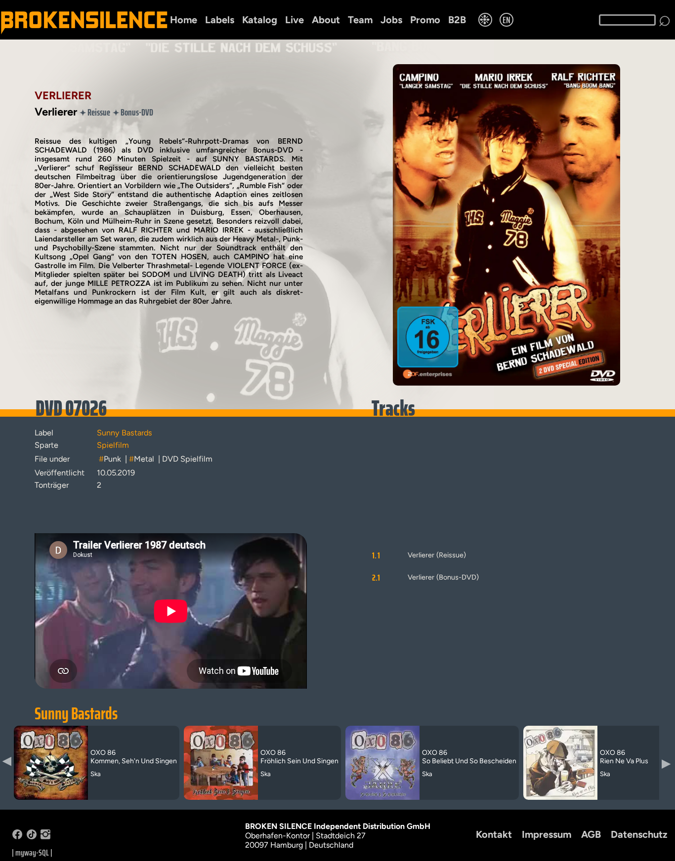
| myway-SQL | (32, 853)
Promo (425, 20)
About (326, 20)
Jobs (391, 20)
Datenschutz (639, 834)
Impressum (546, 834)
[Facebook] (17, 836)
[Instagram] (45, 836)
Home (183, 20)
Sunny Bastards (76, 713)
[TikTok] (31, 836)
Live (294, 20)
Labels (219, 20)
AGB (591, 834)
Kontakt (494, 834)
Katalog (259, 20)
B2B (457, 20)
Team (360, 20)
